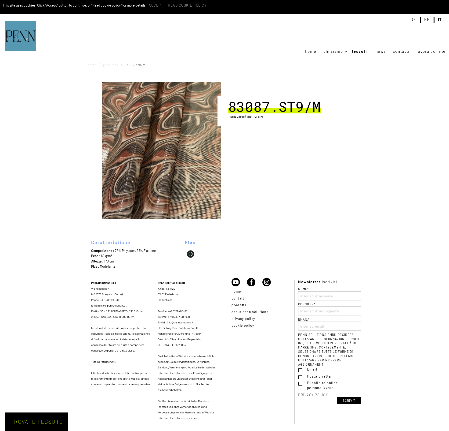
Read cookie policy (187, 5)
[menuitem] (311, 51)
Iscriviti (349, 400)
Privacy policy (243, 319)
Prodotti (239, 305)
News (381, 51)
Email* (303, 319)
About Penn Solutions (250, 312)
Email (312, 369)
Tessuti (359, 51)
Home (310, 51)
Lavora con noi (430, 51)
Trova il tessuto (37, 421)
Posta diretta (319, 376)
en (427, 19)
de (413, 19)
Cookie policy (243, 325)
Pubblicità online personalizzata (322, 385)
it (440, 19)
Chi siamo (333, 51)
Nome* (303, 289)
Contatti (401, 51)
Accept (156, 5)
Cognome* (306, 304)
